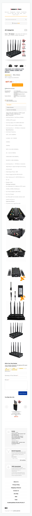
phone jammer (16, 510)
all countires (23, 460)
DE (18, 502)
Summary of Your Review (11, 375)
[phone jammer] (16, 9)
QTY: (13, 81)
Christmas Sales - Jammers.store (18, 442)
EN (16, 502)
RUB (21, 13)
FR (20, 502)
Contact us (16, 490)
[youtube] (6, 508)
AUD (15, 13)
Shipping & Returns (16, 487)
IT (24, 502)
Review (6, 379)
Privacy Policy (16, 484)
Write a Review (16, 74)
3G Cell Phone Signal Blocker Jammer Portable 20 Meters (16, 414)
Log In (17, 14)
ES (22, 502)
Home (6, 33)
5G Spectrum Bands (16, 443)
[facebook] (5, 508)
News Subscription (9, 100)
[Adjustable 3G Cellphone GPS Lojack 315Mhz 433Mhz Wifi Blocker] (10, 65)
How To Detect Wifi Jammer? (17, 436)
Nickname (7, 371)
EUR (18, 13)
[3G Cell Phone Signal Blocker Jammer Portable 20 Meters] (16, 405)
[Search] (26, 19)
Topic (16, 499)
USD (12, 13)
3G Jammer (11, 33)
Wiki (16, 496)
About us (16, 481)
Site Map (16, 493)
